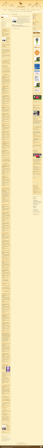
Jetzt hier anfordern (4, 432)
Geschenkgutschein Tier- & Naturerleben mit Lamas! (21, 16)
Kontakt (12, 11)
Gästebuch (37, 187)
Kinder (14, 9)
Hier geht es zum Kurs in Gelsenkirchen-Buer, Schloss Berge (36, 142)
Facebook (35, 15)
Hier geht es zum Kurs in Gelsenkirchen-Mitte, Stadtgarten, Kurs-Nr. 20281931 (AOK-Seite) (37, 136)
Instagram (35, 18)
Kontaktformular (36, 213)
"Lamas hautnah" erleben (5, 95)
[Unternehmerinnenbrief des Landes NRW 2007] (37, 91)
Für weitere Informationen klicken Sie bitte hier (7, 447)
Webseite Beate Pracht (36, 22)
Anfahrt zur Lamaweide (36, 214)
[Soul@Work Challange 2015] (37, 45)
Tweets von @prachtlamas (4, 436)
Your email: (34, 29)
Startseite (5, 9)
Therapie (3, 25)
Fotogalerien (3, 440)
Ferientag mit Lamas (4, 150)
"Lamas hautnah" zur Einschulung (5, 176)
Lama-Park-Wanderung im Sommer (5, 106)
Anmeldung (16, 11)
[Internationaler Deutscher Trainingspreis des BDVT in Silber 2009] (37, 69)
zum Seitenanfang (25, 444)
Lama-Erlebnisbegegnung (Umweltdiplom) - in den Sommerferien (5, 87)
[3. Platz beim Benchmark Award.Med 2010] (37, 62)
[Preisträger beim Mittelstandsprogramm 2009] (37, 74)
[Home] (21, 8)
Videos (3, 26)
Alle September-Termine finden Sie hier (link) (6, 283)
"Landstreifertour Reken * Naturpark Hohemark (5, 365)
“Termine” (8, 51)
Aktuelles (3, 22)
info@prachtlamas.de (4, 46)
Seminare (28, 9)
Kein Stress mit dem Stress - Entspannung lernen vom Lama (6, 333)
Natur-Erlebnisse (23, 9)
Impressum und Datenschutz (19, 444)
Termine (38, 9)
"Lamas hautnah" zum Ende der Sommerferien (5, 165)
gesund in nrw (33, 9)
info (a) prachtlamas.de (4, 376)
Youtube (35, 17)
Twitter (35, 16)
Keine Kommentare (18, 28)
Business (3, 23)
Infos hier (37, 168)
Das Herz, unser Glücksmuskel (27, 11)
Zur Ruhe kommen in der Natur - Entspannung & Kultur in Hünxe (6, 189)
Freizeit (18, 9)
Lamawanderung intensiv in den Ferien (6, 251)
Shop (20, 11)
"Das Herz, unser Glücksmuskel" (37, 153)
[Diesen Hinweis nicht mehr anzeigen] (41, 447)
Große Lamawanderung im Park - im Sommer (6, 76)
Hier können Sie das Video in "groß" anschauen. (36, 101)
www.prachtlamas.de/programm (6, 71)
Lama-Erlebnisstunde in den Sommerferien (5, 142)
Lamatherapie (10, 9)
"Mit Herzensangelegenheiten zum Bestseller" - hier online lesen (37, 174)
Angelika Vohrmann (36, 189)
